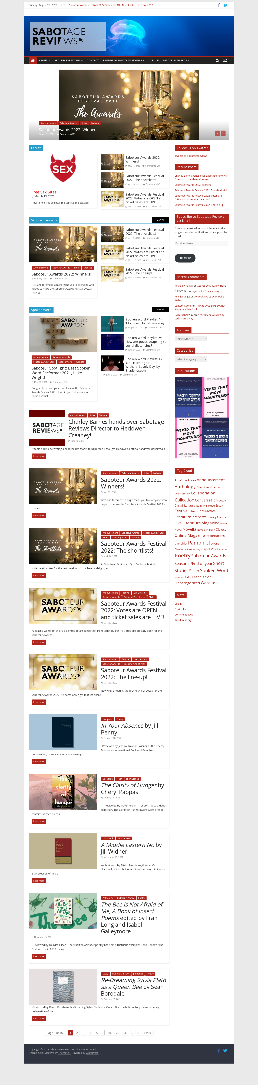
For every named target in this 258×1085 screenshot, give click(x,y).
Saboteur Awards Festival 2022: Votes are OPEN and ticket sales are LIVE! (144, 214)
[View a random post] (225, 60)
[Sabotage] (129, 36)
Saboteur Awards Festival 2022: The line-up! (144, 287)
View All (160, 235)
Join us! (154, 60)
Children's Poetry (125, 913)
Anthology (108, 913)
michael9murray (184, 301)
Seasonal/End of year (91, 138)
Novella (189, 544)
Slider (109, 138)
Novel (178, 545)
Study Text (179, 593)
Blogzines (202, 503)
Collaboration (203, 508)
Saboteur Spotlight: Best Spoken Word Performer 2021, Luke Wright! (61, 388)
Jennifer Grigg (182, 312)
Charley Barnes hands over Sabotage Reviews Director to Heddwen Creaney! (116, 444)
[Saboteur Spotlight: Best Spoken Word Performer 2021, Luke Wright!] (63, 333)
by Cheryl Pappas (132, 804)
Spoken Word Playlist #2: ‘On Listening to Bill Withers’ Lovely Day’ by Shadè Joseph (144, 380)
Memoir (224, 539)
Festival (125, 608)
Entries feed (181, 624)
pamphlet (107, 734)
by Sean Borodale (133, 1002)
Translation (201, 592)
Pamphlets (200, 558)
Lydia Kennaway (184, 330)
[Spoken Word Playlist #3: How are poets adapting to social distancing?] (112, 352)
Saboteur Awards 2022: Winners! (142, 175)
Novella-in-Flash (206, 545)
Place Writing (193, 564)
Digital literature (185, 521)
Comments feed (184, 630)
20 (117, 1048)
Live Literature (141, 608)
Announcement (48, 138)
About (43, 60)
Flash (119, 794)
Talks (188, 593)
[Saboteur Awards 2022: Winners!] (112, 172)
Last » (148, 1048)
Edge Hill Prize (205, 521)
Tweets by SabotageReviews (191, 171)
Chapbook (108, 854)
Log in (178, 619)
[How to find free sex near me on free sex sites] (63, 172)
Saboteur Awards (175, 60)
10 (109, 1048)
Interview (199, 532)
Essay (105, 989)
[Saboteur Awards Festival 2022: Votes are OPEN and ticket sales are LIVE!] (112, 208)
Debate (223, 516)
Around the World (67, 60)
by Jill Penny (129, 744)
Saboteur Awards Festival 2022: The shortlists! (95, 5)
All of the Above (185, 496)
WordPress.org (183, 635)
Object (221, 545)
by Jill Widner (131, 863)
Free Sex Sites (44, 207)
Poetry (120, 734)
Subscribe (185, 274)
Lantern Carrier (183, 321)
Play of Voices (210, 564)
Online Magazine (190, 550)
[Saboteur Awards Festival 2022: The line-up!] (112, 283)
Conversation (206, 515)
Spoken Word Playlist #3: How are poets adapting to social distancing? (145, 357)
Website (139, 138)
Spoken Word (65, 377)
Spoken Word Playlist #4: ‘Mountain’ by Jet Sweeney (144, 337)
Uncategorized (123, 138)
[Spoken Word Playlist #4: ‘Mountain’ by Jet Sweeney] (112, 333)
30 (125, 1048)
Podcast (223, 565)
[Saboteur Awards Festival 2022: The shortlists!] (129, 72)
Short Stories (132, 794)
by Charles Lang (206, 306)
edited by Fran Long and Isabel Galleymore (131, 933)
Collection (108, 794)
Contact (93, 60)
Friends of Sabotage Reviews (122, 60)
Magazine (210, 538)
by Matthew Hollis (211, 301)
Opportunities (215, 551)
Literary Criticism (120, 989)
